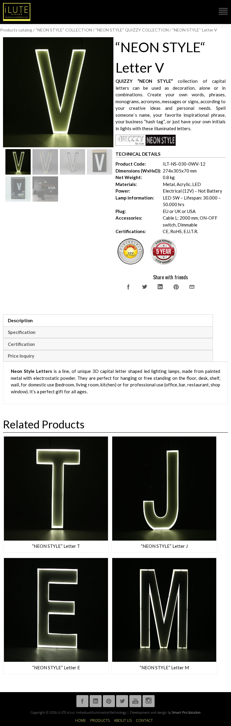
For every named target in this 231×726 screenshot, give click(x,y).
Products (100, 720)
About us (123, 720)
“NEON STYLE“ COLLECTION (63, 29)
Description (20, 320)
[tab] (108, 320)
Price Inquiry (21, 355)
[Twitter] (144, 287)
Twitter (122, 701)
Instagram (149, 701)
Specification (21, 332)
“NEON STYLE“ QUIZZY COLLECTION (132, 29)
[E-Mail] (192, 287)
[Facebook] (128, 287)
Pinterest (109, 701)
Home (80, 720)
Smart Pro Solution (186, 712)
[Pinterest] (176, 287)
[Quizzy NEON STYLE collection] (146, 144)
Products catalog (16, 29)
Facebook (82, 701)
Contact (144, 720)
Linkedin (96, 701)
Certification (21, 344)
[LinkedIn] (160, 287)
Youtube (135, 701)
